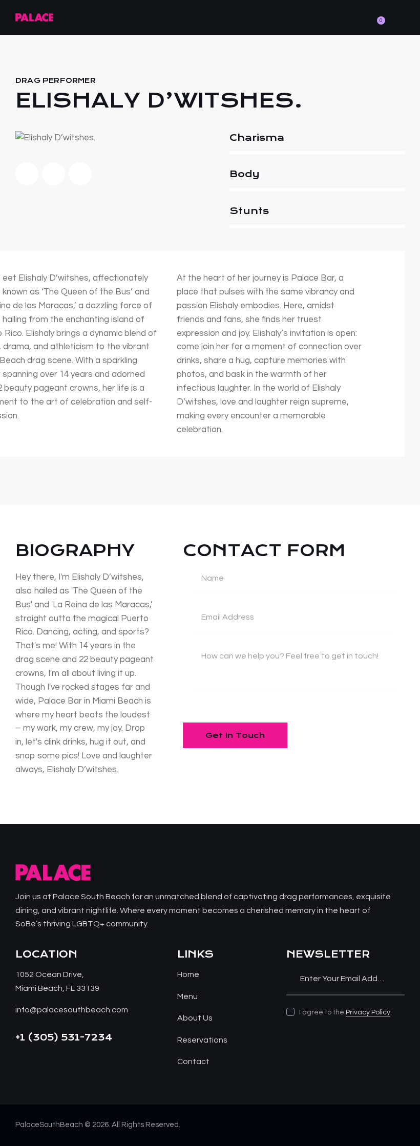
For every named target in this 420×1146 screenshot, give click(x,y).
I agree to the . (345, 1012)
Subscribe (397, 978)
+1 (21, 1037)
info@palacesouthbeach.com (71, 1010)
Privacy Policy (368, 1012)
